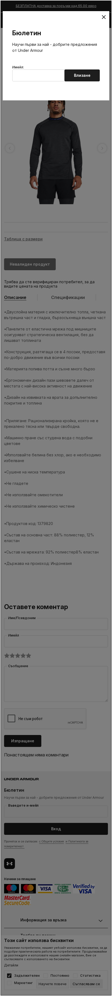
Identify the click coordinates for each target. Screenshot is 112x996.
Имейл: (18, 67)
